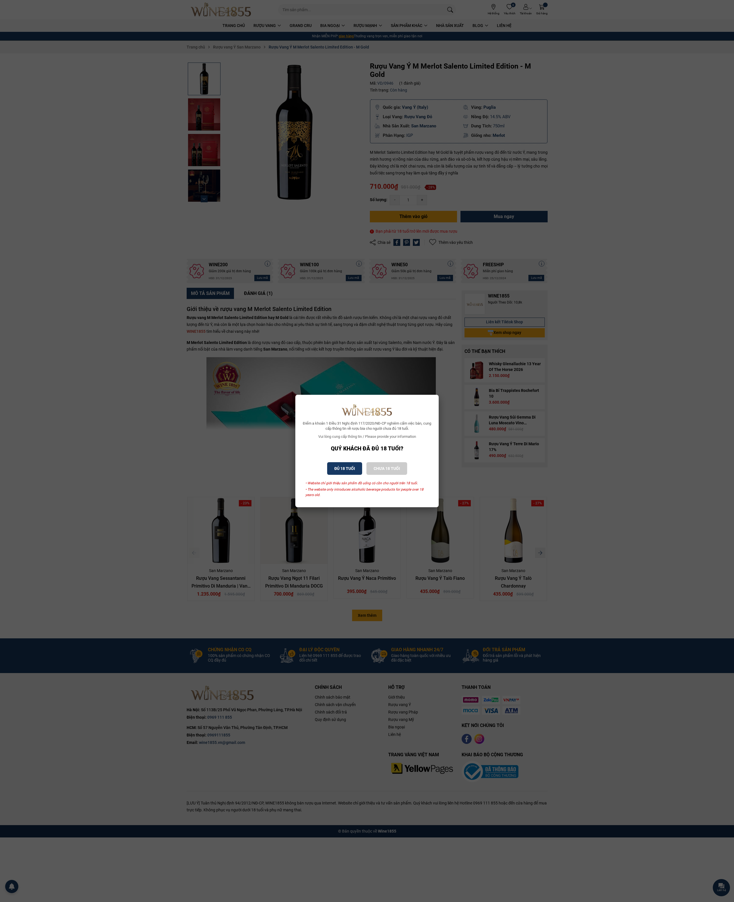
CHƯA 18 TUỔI (387, 468)
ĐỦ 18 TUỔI (344, 468)
